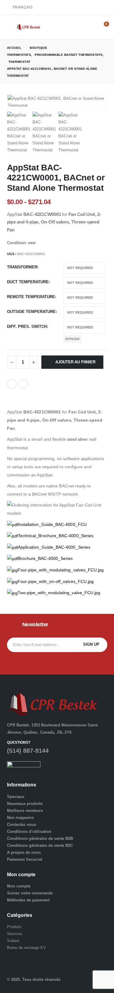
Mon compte (18, 886)
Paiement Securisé (24, 859)
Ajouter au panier (75, 362)
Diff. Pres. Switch (27, 326)
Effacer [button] (72, 339)
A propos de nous (24, 852)
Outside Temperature (31, 311)
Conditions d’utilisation (29, 831)
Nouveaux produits (25, 803)
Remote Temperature (31, 297)
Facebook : (11, 663)
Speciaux (15, 796)
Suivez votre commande (30, 893)
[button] (11, 27)
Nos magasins (20, 817)
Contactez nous (21, 824)
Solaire (13, 940)
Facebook (12, 384)
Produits (14, 926)
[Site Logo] (28, 27)
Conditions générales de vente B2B (40, 838)
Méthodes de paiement (28, 900)
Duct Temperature (28, 282)
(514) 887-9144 (28, 750)
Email (23, 384)
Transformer (22, 267)
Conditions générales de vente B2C (40, 845)
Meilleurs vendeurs (25, 810)
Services (14, 933)
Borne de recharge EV (26, 947)
